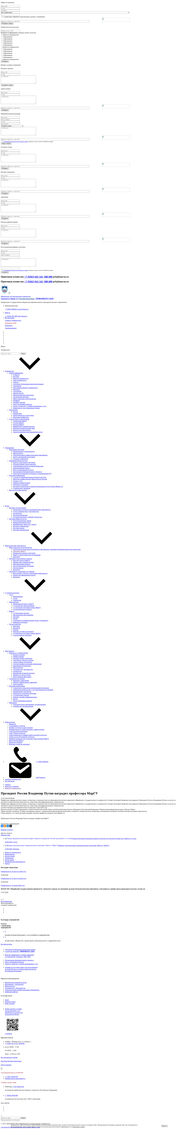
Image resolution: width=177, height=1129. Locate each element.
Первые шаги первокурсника (23, 562)
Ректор (15, 412)
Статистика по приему (17, 679)
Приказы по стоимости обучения (24, 693)
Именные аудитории (20, 622)
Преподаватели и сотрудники (23, 415)
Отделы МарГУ (18, 423)
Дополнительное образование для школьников (29, 704)
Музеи (15, 619)
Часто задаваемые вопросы (22, 404)
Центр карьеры (6, 1065)
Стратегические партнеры (18, 731)
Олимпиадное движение (21, 488)
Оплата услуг (18, 481)
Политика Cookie (78, 1127)
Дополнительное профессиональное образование (30, 455)
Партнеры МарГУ (19, 551)
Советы (15, 382)
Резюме (15, 630)
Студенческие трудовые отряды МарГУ (27, 607)
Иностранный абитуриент (22, 677)
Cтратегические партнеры (22, 635)
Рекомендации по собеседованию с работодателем (26, 729)
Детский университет (20, 459)
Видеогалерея (10, 856)
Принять (164, 1126)
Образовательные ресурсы (18, 461)
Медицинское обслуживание (23, 615)
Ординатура (17, 513)
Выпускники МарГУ (16, 740)
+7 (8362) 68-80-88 (11, 1095)
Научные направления (21, 530)
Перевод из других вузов (22, 675)
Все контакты (9, 318)
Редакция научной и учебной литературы (27, 517)
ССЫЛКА (8, 1034)
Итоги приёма (18, 684)
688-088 (48, 276)
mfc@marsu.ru (22, 316)
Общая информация (16, 373)
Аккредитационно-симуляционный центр (28, 432)
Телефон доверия (19, 402)
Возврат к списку (7, 830)
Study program (10, 1003)
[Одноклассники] (5, 826)
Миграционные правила (21, 564)
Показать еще (5, 835)
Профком (16, 401)
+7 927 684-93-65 (18, 1087)
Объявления (9, 858)
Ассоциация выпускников (22, 609)
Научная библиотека (20, 515)
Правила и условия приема (18, 653)
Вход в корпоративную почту (23, 470)
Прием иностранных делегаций (24, 553)
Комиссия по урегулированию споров (26, 408)
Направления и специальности (24, 451)
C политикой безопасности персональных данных (15, 141)
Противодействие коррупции (23, 395)
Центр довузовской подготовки (24, 457)
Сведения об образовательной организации (28, 384)
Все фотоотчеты (6, 944)
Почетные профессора (21, 417)
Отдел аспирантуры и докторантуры (26, 511)
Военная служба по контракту (23, 631)
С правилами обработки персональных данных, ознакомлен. (24, 17)
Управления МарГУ (20, 421)
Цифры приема (18, 656)
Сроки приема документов (22, 662)
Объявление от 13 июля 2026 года (13, 885)
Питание (16, 617)
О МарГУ (16, 375)
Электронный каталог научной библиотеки (28, 466)
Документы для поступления (23, 660)
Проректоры (17, 413)
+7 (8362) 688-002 (11, 309)
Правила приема (19, 655)
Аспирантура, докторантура (23, 669)
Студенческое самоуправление (23, 606)
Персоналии (13, 410)
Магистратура (18, 453)
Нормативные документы (22, 691)
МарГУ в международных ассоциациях (27, 555)
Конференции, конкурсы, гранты (24, 524)
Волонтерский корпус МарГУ (23, 604)
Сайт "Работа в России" (17, 733)
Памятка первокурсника (21, 483)
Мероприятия (18, 596)
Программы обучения (16, 449)
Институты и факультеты (22, 430)
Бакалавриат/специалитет (22, 666)
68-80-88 (21, 1043)
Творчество (17, 600)
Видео (15, 699)
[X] (10, 826)
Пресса (7, 863)
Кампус (11, 611)
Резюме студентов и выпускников (21, 728)
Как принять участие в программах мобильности (30, 573)
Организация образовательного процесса (27, 472)
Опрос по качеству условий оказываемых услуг (29, 406)
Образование (7, 37)
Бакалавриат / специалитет (14, 984)
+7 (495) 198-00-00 (11, 1077)
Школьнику (13, 703)
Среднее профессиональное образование (27, 664)
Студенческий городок (21, 613)
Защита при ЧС (18, 393)
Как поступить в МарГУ (21, 560)
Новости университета (11, 35)
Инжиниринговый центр (22, 522)
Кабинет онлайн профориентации (25, 697)
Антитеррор (17, 391)
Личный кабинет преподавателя (24, 464)
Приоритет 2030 (10, 323)
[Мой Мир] (8, 826)
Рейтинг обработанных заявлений (25, 682)
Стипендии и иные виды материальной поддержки (31, 688)
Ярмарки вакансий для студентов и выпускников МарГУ (29, 739)
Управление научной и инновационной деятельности (32, 510)
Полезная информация (17, 475)
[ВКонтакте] (2, 826)
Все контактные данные (9, 1057)
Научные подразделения (17, 508)
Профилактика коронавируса (15, 862)
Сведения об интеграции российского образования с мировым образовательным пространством (47, 549)
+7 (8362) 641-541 (33, 276)
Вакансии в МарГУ (16, 742)
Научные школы (18, 528)
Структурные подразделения (19, 419)
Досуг (11, 595)
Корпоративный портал (21, 468)
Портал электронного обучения (24, 462)
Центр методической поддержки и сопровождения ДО (32, 473)
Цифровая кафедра (11, 992)
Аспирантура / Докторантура (15, 988)
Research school (10, 1002)
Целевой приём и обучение (22, 658)
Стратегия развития (20, 951)
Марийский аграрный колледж (24, 426)
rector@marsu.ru (23, 309)
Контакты (16, 389)
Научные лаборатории (21, 526)
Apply (7, 1000)
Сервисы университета (13, 320)
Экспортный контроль (21, 397)
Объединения (14, 602)
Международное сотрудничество (24, 399)
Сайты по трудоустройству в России (21, 737)
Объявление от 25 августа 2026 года (13, 871)
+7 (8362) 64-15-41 (11, 1043)
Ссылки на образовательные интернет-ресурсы (29, 477)
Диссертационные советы (22, 521)
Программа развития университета (25, 388)
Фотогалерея (9, 860)
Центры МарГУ (18, 424)
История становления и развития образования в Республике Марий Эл (38, 486)
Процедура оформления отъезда (24, 575)
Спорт (15, 598)
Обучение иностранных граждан (20, 558)
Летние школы (18, 568)
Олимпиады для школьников (23, 706)
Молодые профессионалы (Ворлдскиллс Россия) (30, 479)
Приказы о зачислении (21, 680)
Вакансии (16, 628)
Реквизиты (8, 325)
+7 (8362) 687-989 (11, 316)
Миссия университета (20, 378)
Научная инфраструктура (18, 519)
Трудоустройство (15, 624)
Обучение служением (20, 485)
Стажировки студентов (17, 726)
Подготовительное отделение (23, 566)
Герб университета (19, 380)
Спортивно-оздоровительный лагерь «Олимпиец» (30, 620)
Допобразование (10, 328)
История (16, 377)
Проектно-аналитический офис (24, 428)
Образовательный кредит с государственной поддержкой (33, 690)
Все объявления (6, 901)
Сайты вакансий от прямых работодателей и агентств (28, 735)
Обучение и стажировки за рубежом (21, 571)
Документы (17, 386)
